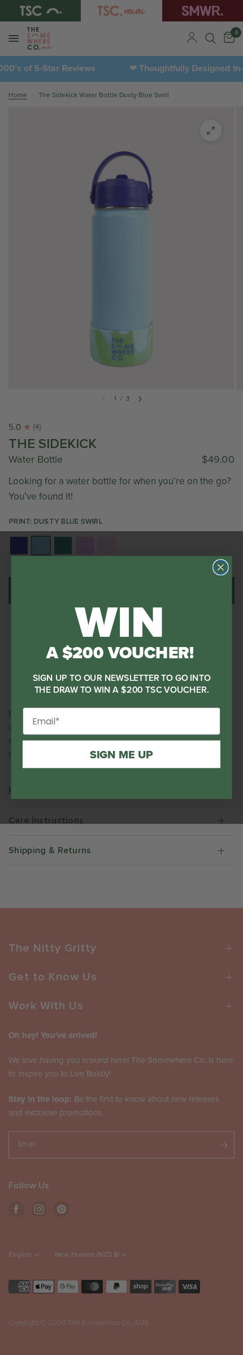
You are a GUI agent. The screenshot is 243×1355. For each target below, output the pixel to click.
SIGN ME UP (121, 754)
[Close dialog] (220, 567)
